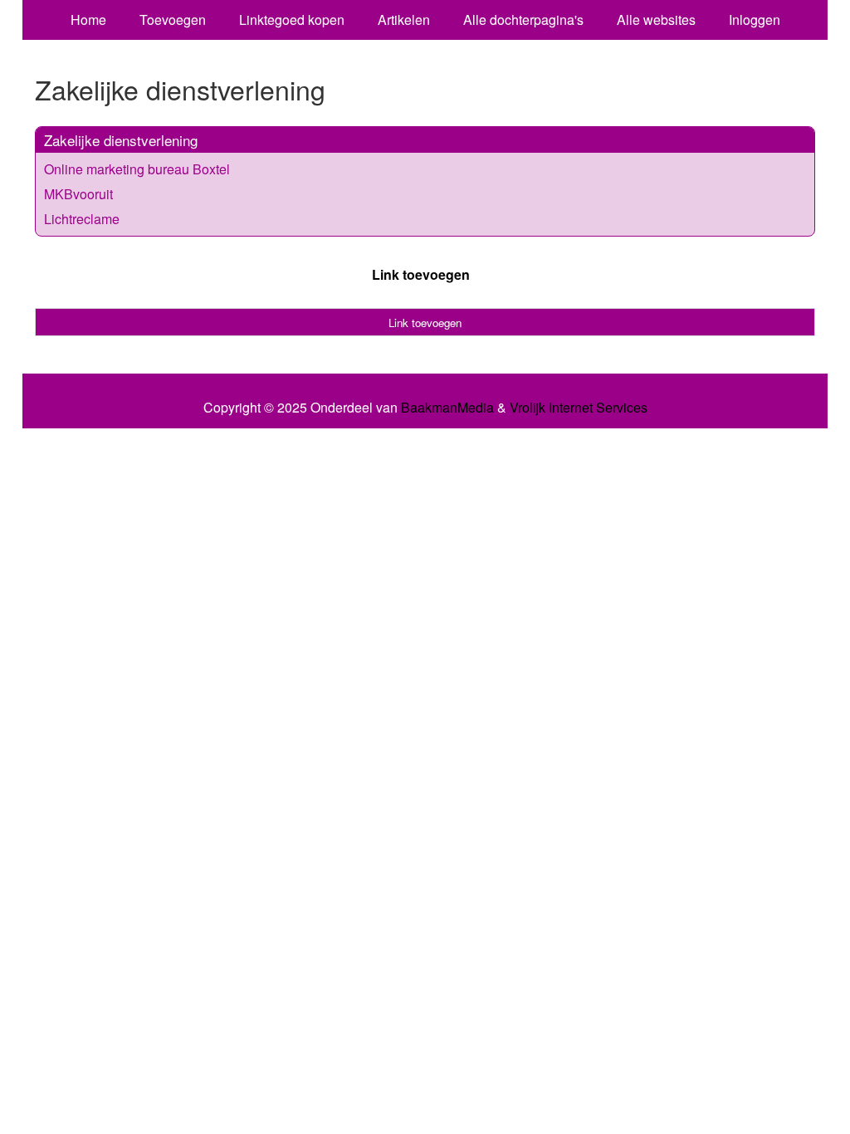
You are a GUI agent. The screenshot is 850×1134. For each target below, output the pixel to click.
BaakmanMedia (447, 407)
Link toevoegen (421, 274)
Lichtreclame (82, 218)
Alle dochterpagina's (523, 19)
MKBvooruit (78, 193)
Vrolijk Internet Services (578, 407)
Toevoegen (172, 19)
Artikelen (404, 19)
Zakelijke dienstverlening (121, 140)
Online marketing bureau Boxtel (137, 168)
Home (88, 19)
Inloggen (754, 19)
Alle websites (656, 19)
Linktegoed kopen (291, 19)
